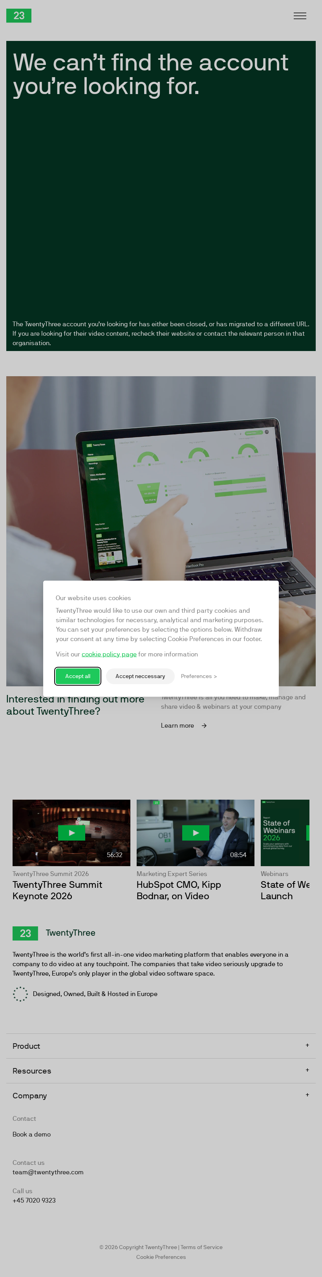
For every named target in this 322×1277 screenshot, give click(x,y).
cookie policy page (109, 654)
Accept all (77, 676)
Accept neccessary (140, 676)
